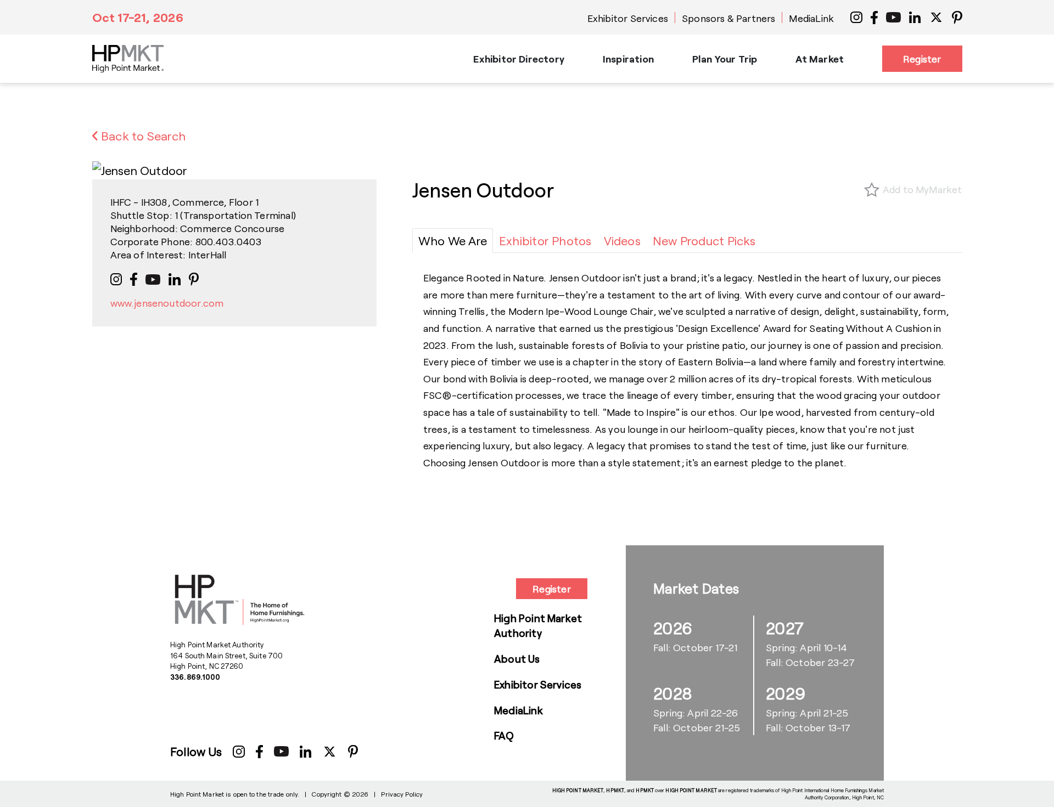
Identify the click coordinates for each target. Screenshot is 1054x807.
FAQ (504, 735)
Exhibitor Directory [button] (518, 59)
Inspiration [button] (628, 59)
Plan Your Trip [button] (725, 59)
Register (922, 59)
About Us (517, 658)
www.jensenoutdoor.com (167, 303)
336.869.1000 (195, 677)
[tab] (452, 240)
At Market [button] (819, 59)
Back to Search (142, 135)
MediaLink (811, 18)
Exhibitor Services (627, 18)
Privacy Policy (402, 794)
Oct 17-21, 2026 (137, 17)
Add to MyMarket (922, 189)
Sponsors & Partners (728, 18)
